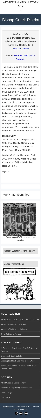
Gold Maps (5, 397)
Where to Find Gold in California (14, 329)
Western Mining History (20, 2)
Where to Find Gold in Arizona (13, 324)
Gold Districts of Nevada (11, 334)
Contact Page (6, 393)
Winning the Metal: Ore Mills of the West (17, 361)
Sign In (20, 6)
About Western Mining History (13, 383)
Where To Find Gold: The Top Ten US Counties (20, 319)
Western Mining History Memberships (16, 388)
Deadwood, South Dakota (11, 356)
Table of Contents (20, 48)
